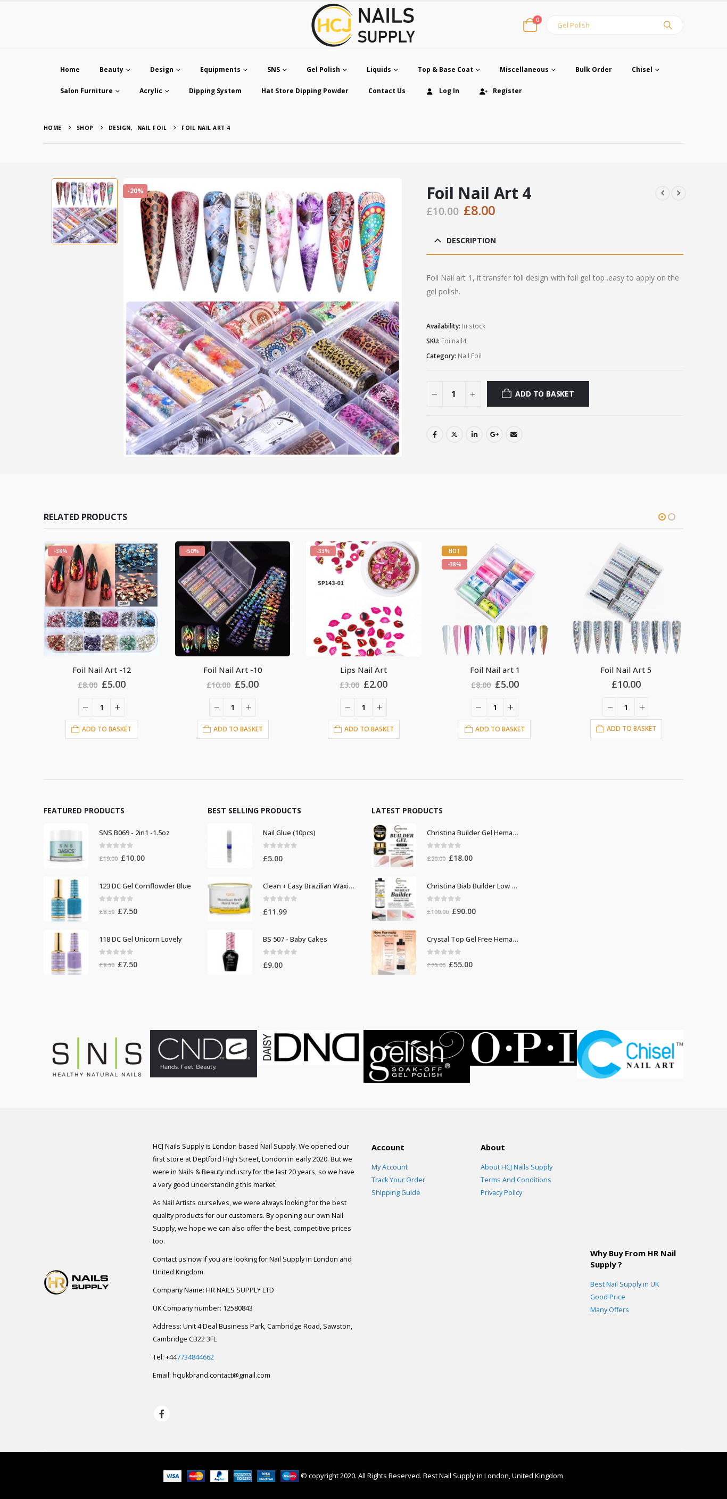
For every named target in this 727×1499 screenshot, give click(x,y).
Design (162, 69)
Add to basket (544, 394)
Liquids (379, 69)
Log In (449, 90)
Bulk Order (593, 69)
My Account (389, 1167)
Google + (494, 434)
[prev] (662, 193)
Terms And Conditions (516, 1179)
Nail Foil (470, 355)
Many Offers (609, 1309)
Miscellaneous (524, 69)
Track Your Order (398, 1179)
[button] (662, 516)
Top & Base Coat (445, 69)
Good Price (607, 1297)
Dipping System (215, 90)
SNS (273, 69)
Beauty (111, 69)
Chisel (642, 69)
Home (70, 69)
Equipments (220, 69)
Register (507, 90)
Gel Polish (323, 69)
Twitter (454, 434)
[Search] (668, 25)
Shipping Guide (395, 1192)
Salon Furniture (86, 90)
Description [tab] (471, 240)
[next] (678, 193)
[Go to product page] (625, 598)
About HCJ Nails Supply (516, 1167)
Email (514, 434)
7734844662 (195, 1357)
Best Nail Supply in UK (624, 1284)
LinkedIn (474, 434)
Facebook (434, 434)
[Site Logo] (363, 25)
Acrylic (150, 90)
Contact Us (387, 90)
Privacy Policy (501, 1192)
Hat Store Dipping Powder (305, 90)
